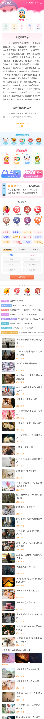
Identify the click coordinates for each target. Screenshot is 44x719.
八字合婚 (16, 237)
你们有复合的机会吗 (38, 242)
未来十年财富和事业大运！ (18, 305)
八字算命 (38, 232)
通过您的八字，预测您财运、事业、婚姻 (21, 310)
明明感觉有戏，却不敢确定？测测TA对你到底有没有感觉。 (22, 319)
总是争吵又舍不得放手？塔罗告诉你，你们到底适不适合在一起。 (22, 332)
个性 (5, 28)
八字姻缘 (6, 242)
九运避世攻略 (27, 232)
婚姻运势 (38, 237)
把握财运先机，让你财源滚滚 (17, 323)
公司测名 (6, 232)
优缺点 (14, 28)
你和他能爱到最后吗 (17, 242)
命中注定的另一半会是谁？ (18, 328)
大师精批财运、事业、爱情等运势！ (19, 314)
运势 (31, 3)
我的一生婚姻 (27, 237)
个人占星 (27, 242)
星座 (25, 3)
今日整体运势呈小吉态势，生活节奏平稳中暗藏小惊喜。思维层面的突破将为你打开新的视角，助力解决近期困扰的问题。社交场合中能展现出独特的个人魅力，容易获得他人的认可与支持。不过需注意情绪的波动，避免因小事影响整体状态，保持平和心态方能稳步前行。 (23, 191)
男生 (38, 28)
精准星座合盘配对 (13, 301)
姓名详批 (6, 237)
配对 (36, 3)
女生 (29, 28)
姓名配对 (16, 232)
